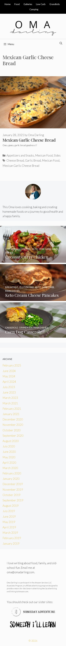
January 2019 (11, 543)
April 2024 (9, 381)
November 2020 (13, 424)
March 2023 (10, 397)
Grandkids (54, 4)
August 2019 (11, 505)
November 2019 (13, 489)
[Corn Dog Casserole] (33, 335)
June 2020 (9, 451)
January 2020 (11, 478)
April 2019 (9, 527)
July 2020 (9, 446)
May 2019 (9, 522)
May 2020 (9, 457)
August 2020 (11, 441)
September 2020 (13, 435)
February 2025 (12, 365)
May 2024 (9, 376)
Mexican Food (44, 155)
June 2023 (9, 392)
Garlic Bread (33, 160)
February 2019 (12, 538)
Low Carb (41, 4)
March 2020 (10, 468)
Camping (33, 9)
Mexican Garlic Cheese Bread (29, 140)
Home (7, 4)
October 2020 (11, 430)
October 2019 (11, 495)
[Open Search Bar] (61, 43)
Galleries (28, 4)
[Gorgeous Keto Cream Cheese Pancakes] (33, 298)
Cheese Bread (15, 160)
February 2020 (12, 473)
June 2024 (9, 371)
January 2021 (11, 414)
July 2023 (9, 387)
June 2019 (9, 516)
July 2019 (9, 511)
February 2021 (12, 408)
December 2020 (13, 419)
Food (17, 4)
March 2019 (10, 532)
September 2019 (13, 500)
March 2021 (10, 403)
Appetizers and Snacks (20, 155)
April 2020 (9, 462)
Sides (57, 155)
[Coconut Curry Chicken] (33, 260)
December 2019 (13, 484)
